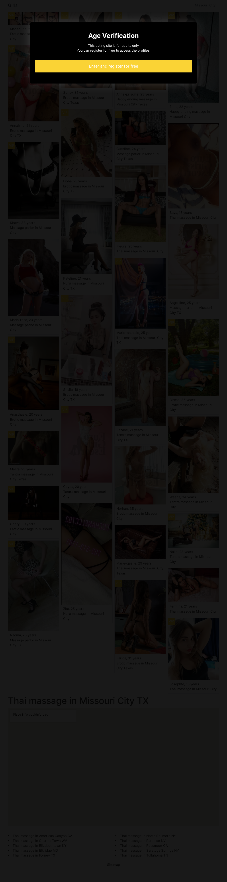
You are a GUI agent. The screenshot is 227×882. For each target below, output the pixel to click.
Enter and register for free (113, 66)
